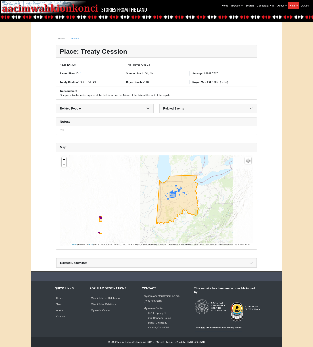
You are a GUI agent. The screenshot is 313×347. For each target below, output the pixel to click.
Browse (236, 5)
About (281, 5)
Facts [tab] (61, 38)
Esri (91, 244)
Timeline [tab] (74, 38)
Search (250, 5)
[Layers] (248, 160)
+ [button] (64, 159)
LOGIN (305, 5)
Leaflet (74, 244)
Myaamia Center (100, 310)
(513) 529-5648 (153, 301)
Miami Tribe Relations (103, 304)
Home (225, 5)
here (203, 327)
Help (293, 5)
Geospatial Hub (265, 5)
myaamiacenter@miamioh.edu (162, 296)
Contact (60, 316)
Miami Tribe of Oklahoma (105, 298)
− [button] (64, 164)
